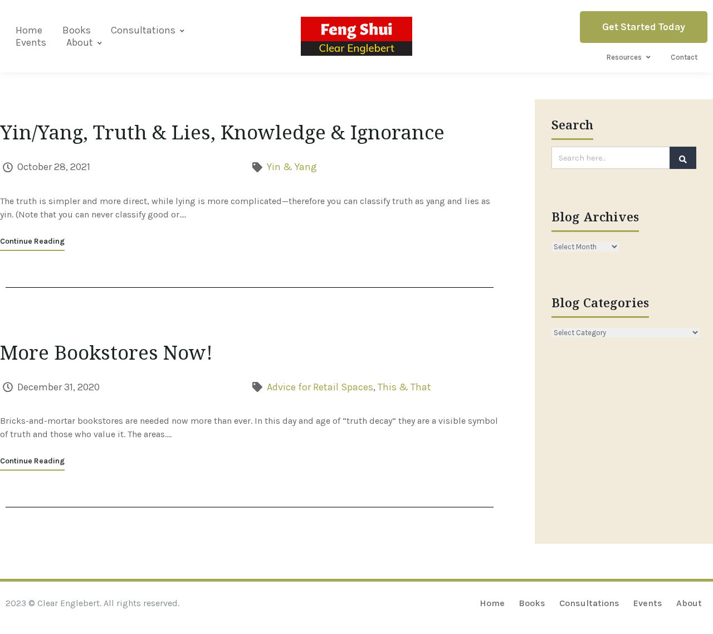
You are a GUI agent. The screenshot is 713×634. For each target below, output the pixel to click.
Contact (684, 57)
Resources (624, 57)
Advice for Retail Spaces (320, 387)
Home (29, 30)
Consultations (143, 30)
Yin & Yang (292, 167)
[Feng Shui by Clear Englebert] (356, 36)
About (79, 42)
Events (31, 42)
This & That (404, 387)
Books (76, 30)
